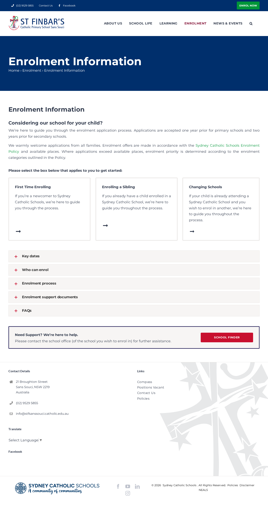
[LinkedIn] (137, 486)
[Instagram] (127, 493)
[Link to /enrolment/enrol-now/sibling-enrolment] (105, 225)
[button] (251, 23)
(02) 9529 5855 (27, 403)
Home (13, 70)
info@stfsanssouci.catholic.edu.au (42, 414)
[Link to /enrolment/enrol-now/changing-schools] (192, 231)
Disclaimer (247, 485)
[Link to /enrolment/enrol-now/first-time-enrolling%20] (18, 231)
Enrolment (31, 70)
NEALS (203, 490)
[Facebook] (118, 486)
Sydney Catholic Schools (180, 485)
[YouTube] (127, 486)
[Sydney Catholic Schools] (57, 488)
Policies (233, 485)
